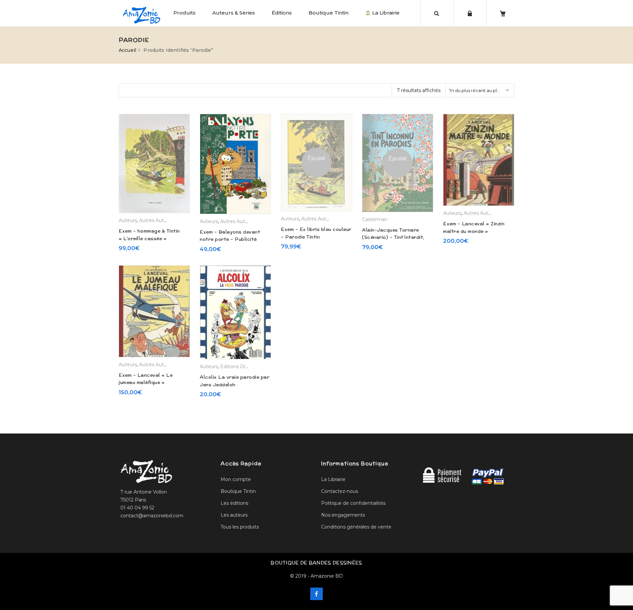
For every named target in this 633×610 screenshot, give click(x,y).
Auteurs (128, 220)
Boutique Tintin (328, 13)
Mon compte (236, 479)
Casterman (374, 219)
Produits (184, 13)
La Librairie (385, 13)
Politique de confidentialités (353, 503)
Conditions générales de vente (356, 527)
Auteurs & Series (233, 13)
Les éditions (234, 503)
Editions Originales (241, 366)
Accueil (127, 50)
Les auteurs (234, 515)
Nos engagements (343, 515)
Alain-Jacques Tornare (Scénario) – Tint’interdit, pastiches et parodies (393, 237)
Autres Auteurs (156, 220)
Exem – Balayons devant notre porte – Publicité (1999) (230, 239)
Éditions (282, 13)
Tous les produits (240, 527)
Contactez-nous (339, 491)
